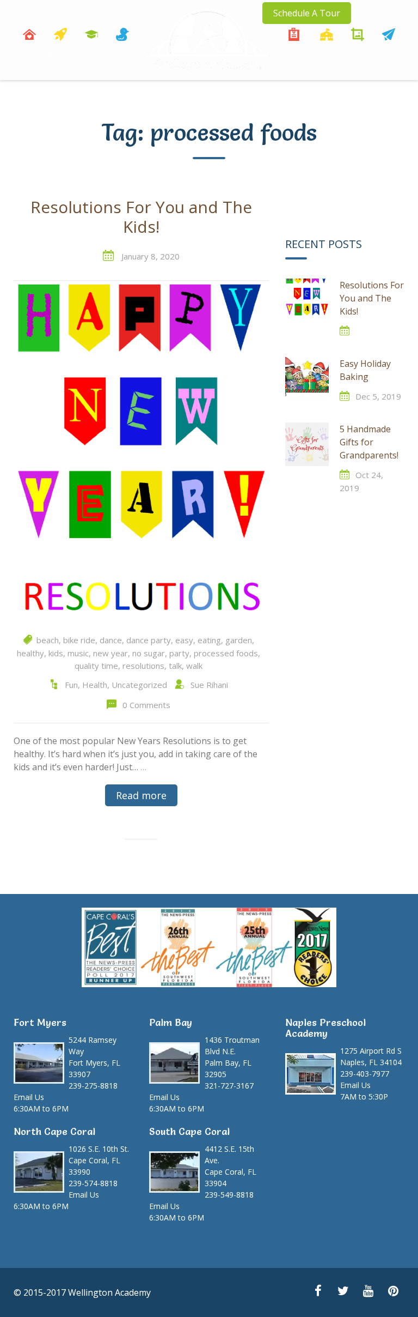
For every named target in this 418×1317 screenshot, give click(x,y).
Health (94, 684)
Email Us (29, 1097)
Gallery (357, 55)
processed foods (226, 653)
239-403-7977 (364, 1073)
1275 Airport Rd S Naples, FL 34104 (371, 1056)
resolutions (143, 665)
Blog (122, 55)
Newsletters (293, 55)
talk (175, 665)
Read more (141, 795)
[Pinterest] (393, 1292)
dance (111, 640)
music (78, 653)
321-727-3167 (229, 1085)
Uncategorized (139, 684)
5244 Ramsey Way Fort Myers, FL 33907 (94, 1057)
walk (194, 665)
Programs (91, 55)
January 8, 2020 (150, 256)
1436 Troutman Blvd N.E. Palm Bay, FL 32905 (232, 1057)
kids (55, 653)
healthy (30, 653)
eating (209, 640)
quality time (96, 665)
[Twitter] (343, 1292)
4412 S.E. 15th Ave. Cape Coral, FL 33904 (230, 1166)
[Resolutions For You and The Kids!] (141, 450)
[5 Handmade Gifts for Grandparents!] (307, 444)
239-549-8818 (229, 1194)
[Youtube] (368, 1292)
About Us (60, 55)
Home (30, 55)
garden (238, 640)
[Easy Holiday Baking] (307, 379)
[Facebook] (318, 1292)
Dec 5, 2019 (378, 396)
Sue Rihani (209, 684)
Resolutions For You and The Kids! (141, 217)
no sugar (148, 653)
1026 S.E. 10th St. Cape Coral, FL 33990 (99, 1160)
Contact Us (388, 55)
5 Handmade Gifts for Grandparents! (369, 442)
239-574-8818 (93, 1183)
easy (184, 640)
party (179, 653)
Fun (71, 684)
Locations (327, 55)
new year (110, 653)
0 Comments (146, 704)
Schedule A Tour (306, 13)
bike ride (79, 640)
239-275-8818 (93, 1085)
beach (47, 640)
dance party (148, 640)
